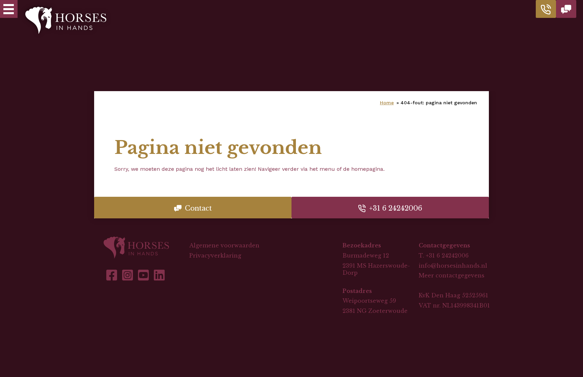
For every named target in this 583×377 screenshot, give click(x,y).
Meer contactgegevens (451, 275)
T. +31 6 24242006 (444, 255)
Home (387, 102)
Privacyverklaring (215, 255)
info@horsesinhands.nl (453, 265)
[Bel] (546, 9)
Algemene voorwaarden (224, 245)
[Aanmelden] (566, 9)
